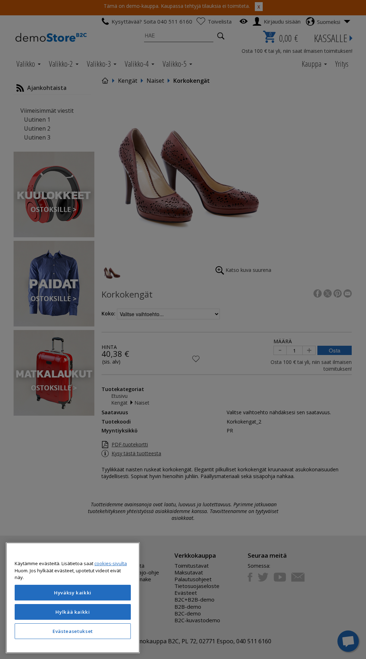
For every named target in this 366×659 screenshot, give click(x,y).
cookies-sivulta (110, 563)
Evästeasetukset (73, 631)
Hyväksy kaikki (73, 592)
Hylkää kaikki (72, 612)
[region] (73, 597)
